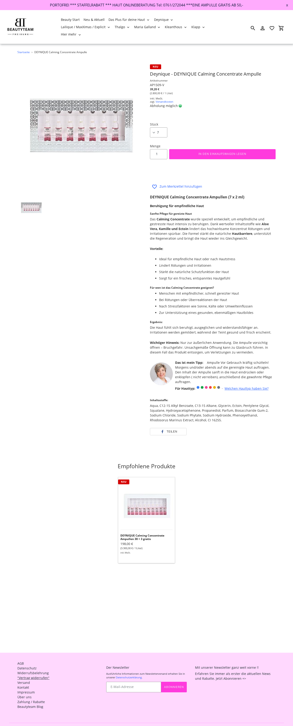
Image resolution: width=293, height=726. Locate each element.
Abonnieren (174, 687)
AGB (20, 663)
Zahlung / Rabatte (31, 702)
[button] (168, 431)
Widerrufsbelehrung (33, 673)
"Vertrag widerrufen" (33, 678)
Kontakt (23, 687)
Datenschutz (27, 668)
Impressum (26, 692)
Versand (23, 682)
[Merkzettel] (272, 28)
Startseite (23, 52)
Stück (154, 124)
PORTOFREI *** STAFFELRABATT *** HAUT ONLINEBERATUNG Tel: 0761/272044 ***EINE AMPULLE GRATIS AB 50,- (146, 5)
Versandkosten (164, 101)
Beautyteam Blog (30, 706)
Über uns (24, 697)
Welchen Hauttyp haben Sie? (247, 388)
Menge (155, 146)
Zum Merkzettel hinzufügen (181, 186)
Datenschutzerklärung (129, 677)
